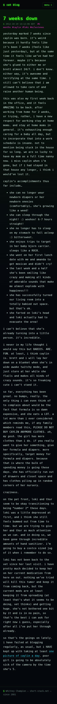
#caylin (16, 27)
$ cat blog (11, 4)
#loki (25, 27)
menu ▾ (48, 5)
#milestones (37, 27)
